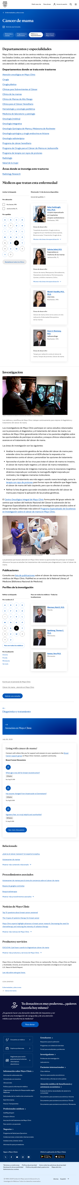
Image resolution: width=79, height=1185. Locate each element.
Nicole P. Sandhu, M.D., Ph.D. (55, 292)
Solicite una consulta (12, 696)
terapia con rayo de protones (19, 482)
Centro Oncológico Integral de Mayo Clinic (24, 499)
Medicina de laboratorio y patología (18, 113)
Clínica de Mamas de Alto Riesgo (17, 99)
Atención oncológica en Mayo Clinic (18, 74)
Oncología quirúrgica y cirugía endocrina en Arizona (25, 133)
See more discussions (16, 830)
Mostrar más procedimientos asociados (16, 896)
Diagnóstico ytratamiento (21, 34)
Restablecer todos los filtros (14, 262)
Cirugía (5, 79)
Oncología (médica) (11, 118)
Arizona (5, 655)
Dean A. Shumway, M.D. (54, 332)
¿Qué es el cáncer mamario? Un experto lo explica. (21, 854)
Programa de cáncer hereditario (16, 143)
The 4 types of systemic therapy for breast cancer (20, 918)
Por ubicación (7, 199)
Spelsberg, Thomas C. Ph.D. (55, 631)
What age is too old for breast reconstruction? (23, 773)
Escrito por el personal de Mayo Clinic (16, 682)
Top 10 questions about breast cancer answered (20, 912)
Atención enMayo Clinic (50, 34)
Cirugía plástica (9, 84)
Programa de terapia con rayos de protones (22, 153)
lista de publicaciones (25, 575)
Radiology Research (11, 173)
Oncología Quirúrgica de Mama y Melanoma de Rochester (28, 128)
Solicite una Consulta (13, 27)
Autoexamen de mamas (11, 859)
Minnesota (6, 661)
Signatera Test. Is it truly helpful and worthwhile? (24, 814)
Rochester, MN (12, 204)
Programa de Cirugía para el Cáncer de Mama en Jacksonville (30, 148)
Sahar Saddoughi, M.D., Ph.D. (54, 208)
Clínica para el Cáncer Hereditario (17, 104)
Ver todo (5, 664)
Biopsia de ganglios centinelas (13, 886)
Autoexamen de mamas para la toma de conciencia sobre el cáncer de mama (30, 880)
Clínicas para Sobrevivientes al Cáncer (19, 89)
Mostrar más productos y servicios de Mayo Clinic (20, 953)
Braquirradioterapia (9, 891)
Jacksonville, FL (12, 209)
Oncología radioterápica (13, 138)
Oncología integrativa (12, 123)
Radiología (7, 158)
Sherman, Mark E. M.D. (55, 607)
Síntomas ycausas (8, 34)
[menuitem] (8, 35)
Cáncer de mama (18, 20)
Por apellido (6, 214)
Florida (4, 658)
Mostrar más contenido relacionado (15, 864)
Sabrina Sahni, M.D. (54, 249)
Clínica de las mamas (12, 94)
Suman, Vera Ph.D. (54, 653)
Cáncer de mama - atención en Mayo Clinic (18, 687)
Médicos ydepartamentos (36, 34)
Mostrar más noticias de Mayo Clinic (15, 932)
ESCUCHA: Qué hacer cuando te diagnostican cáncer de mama (25, 947)
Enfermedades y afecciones (14, 13)
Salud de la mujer (10, 162)
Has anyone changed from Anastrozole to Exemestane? (26, 793)
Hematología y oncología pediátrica (18, 109)
